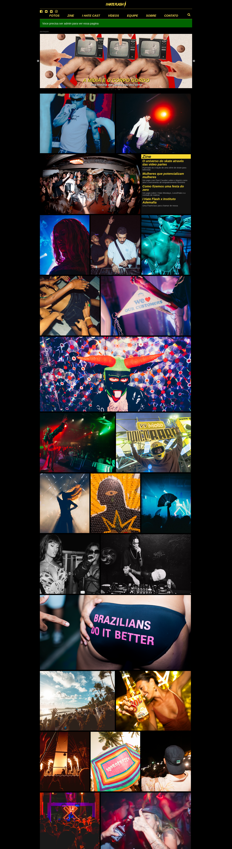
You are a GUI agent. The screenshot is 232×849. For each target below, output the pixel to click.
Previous (38, 61)
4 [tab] (119, 89)
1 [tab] (109, 89)
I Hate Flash (116, 4)
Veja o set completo (77, 95)
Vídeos (113, 15)
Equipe (132, 15)
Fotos (54, 15)
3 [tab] (116, 89)
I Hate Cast (91, 15)
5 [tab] (123, 89)
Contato (171, 15)
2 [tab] (112, 89)
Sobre (151, 15)
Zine (70, 15)
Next (194, 61)
